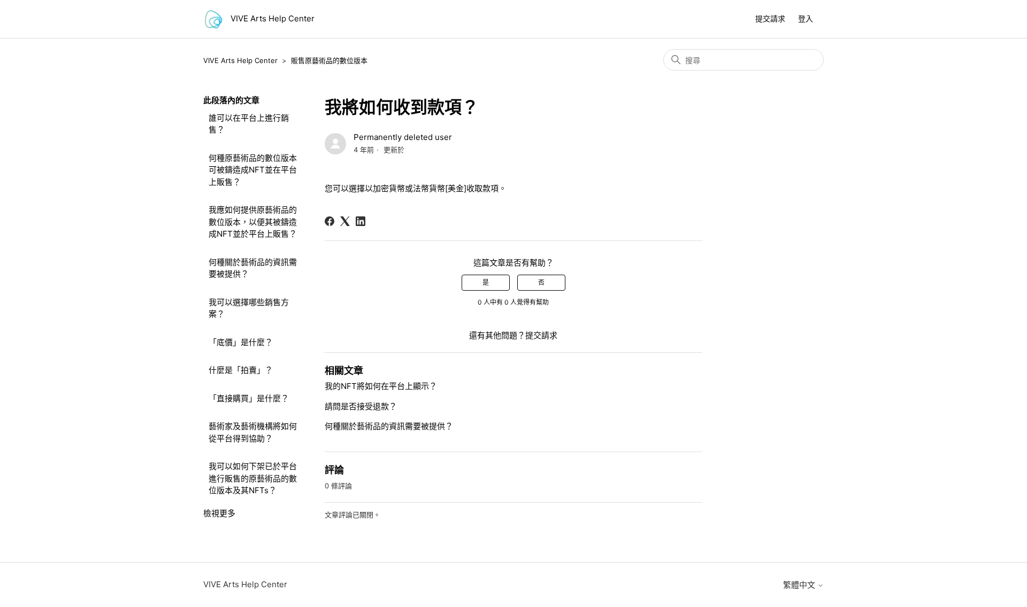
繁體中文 (800, 584)
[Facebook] (329, 221)
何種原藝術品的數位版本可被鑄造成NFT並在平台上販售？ (253, 170)
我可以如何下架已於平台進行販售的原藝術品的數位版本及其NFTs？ (253, 478)
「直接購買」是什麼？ (249, 398)
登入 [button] (805, 18)
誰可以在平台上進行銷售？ (249, 124)
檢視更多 (219, 513)
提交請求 (770, 18)
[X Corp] (345, 221)
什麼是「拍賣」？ (241, 370)
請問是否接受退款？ (361, 406)
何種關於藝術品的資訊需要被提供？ (253, 268)
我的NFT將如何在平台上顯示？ (381, 386)
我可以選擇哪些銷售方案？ (249, 308)
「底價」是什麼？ (241, 342)
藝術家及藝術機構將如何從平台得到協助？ (253, 432)
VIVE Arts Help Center (240, 60)
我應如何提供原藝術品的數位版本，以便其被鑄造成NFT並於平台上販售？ (253, 222)
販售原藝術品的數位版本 (329, 60)
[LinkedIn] (360, 221)
